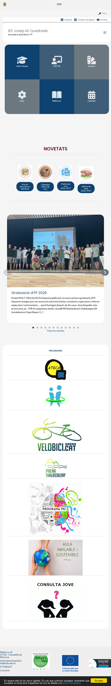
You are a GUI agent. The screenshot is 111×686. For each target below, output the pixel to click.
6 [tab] (53, 327)
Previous (5, 271)
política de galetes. (71, 683)
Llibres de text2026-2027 (86, 188)
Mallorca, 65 (11, 655)
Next (102, 271)
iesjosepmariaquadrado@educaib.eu (10, 662)
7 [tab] (57, 327)
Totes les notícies (55, 330)
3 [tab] (41, 327)
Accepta (99, 680)
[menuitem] (29, 4)
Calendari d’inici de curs (45, 186)
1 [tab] (33, 327)
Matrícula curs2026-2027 (65, 186)
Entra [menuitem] (104, 13)
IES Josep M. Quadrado (28, 30)
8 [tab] (61, 327)
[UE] (70, 663)
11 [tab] (73, 327)
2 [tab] (37, 327)
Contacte (5, 670)
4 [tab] (45, 327)
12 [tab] (77, 327)
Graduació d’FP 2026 (29, 292)
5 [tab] (49, 327)
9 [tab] (65, 327)
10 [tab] (69, 327)
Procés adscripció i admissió (25, 186)
